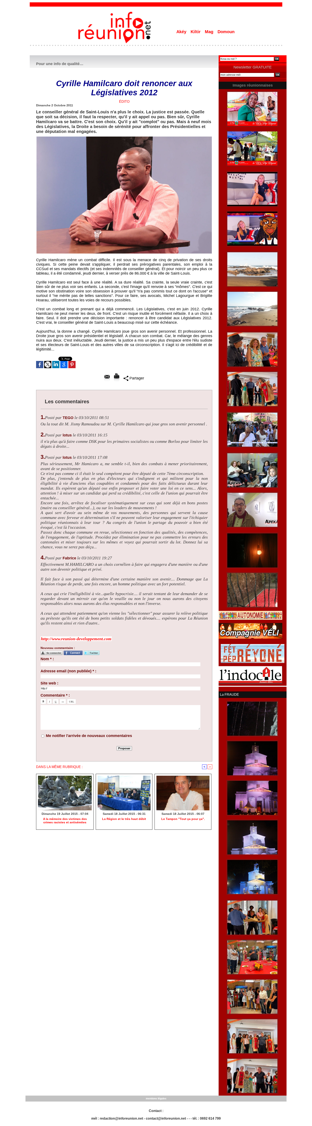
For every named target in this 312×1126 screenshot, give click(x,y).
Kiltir (196, 31)
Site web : (49, 683)
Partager (136, 378)
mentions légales (156, 1098)
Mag (210, 31)
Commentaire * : (55, 695)
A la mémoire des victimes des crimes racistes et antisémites (65, 820)
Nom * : (47, 659)
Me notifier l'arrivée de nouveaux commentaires (89, 736)
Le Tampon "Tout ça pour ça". (183, 819)
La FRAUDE (229, 694)
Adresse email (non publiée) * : (68, 671)
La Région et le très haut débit (124, 819)
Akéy (182, 31)
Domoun (226, 31)
